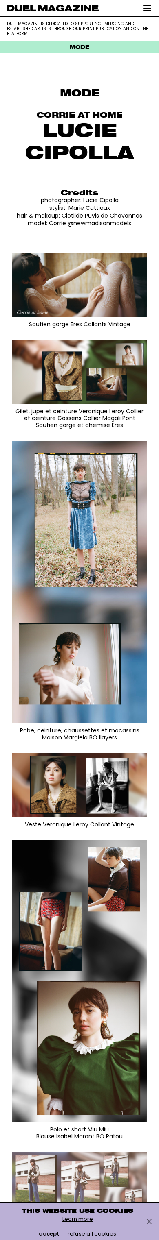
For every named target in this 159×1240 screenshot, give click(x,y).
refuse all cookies (92, 1234)
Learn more (77, 1219)
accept (49, 1234)
